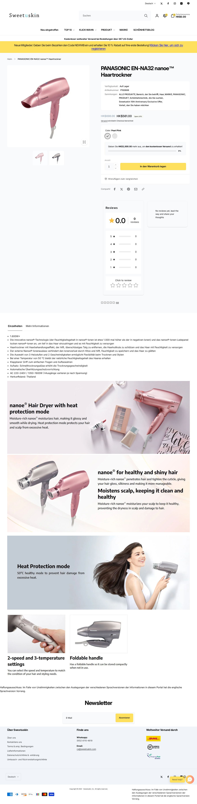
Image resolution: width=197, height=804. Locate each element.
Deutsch (149, 3)
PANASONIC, (179, 94)
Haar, (162, 94)
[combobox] (115, 16)
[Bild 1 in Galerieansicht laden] (40, 158)
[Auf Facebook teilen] (114, 189)
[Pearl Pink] (107, 136)
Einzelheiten (15, 326)
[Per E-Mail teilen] (136, 189)
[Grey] (114, 136)
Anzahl (107, 160)
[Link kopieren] (143, 189)
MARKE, (169, 94)
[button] (180, 16)
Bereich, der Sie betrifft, (147, 94)
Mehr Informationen (37, 326)
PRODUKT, (124, 98)
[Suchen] (146, 16)
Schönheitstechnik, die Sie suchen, (146, 98)
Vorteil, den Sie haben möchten (134, 105)
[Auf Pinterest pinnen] (128, 189)
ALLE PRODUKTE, (127, 94)
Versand (104, 121)
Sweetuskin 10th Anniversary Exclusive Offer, (141, 101)
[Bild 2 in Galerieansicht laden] (56, 158)
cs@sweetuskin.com (86, 749)
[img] (108, 302)
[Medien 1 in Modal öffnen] (48, 106)
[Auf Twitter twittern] (121, 189)
